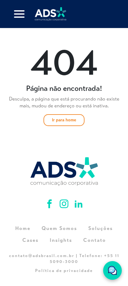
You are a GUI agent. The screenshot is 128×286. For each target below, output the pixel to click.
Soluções (100, 228)
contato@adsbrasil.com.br (41, 255)
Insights (61, 240)
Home (22, 228)
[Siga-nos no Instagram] (65, 204)
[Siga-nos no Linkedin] (78, 204)
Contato (94, 240)
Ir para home (64, 120)
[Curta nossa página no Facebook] (50, 204)
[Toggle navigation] (19, 14)
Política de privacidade (64, 270)
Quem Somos (59, 228)
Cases (30, 240)
